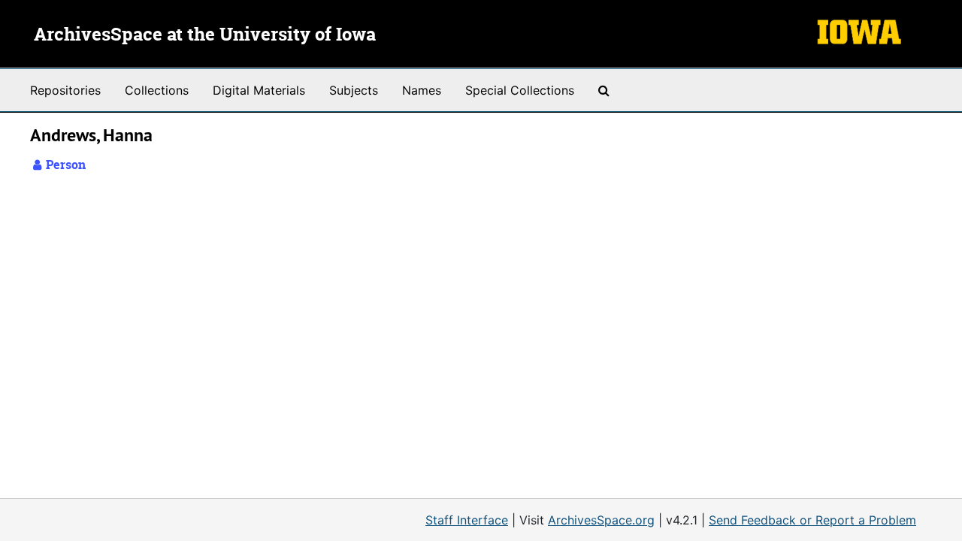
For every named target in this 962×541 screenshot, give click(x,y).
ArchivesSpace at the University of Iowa (205, 35)
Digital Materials (259, 90)
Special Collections (519, 90)
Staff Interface (466, 519)
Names (421, 90)
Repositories (65, 90)
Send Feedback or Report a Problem (812, 519)
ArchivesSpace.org (601, 519)
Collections (157, 90)
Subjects (353, 90)
